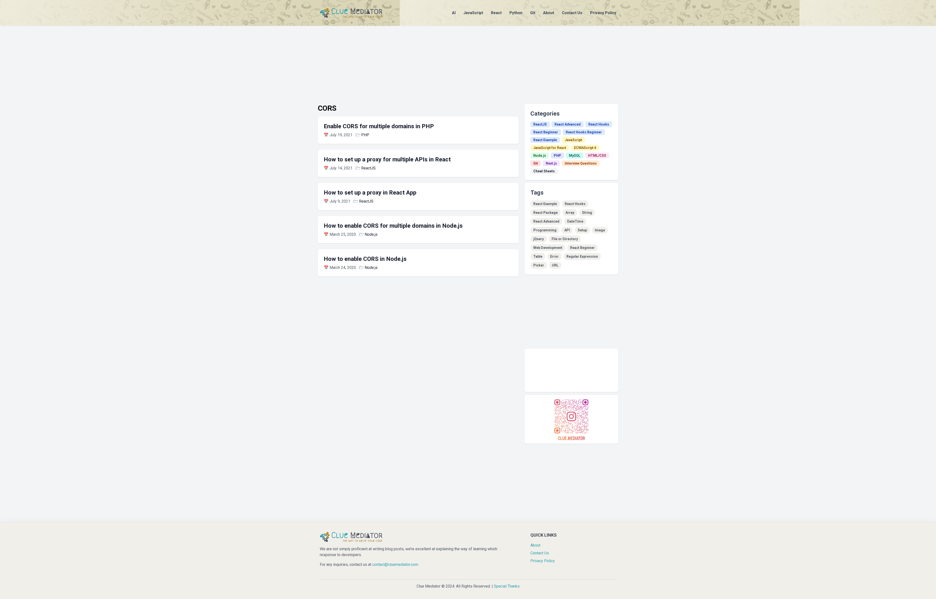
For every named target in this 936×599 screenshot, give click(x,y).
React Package (545, 213)
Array (570, 213)
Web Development (547, 248)
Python (515, 12)
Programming (544, 230)
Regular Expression (582, 256)
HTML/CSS (597, 155)
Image (600, 230)
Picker (538, 265)
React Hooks (598, 124)
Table (537, 256)
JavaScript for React (549, 148)
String (587, 213)
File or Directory (565, 239)
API (567, 230)
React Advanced (568, 124)
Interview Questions (581, 163)
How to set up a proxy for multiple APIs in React (387, 159)
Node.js (371, 234)
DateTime (575, 221)
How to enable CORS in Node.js (365, 258)
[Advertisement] (468, 60)
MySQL (574, 155)
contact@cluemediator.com (395, 564)
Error (554, 256)
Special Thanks (507, 586)
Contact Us (572, 12)
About (548, 12)
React (496, 12)
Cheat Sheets (544, 171)
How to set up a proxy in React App (370, 192)
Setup (582, 230)
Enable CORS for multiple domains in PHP (379, 126)
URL (555, 265)
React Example (545, 140)
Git (532, 12)
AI (454, 12)
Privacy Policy (603, 12)
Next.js (551, 163)
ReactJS (368, 168)
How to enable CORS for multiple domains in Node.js (393, 225)
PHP (365, 135)
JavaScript (473, 12)
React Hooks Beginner (584, 132)
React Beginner (545, 132)
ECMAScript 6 (585, 148)
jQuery (538, 239)
